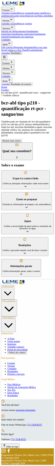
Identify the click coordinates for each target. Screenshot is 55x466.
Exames (6, 10)
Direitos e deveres (16, 374)
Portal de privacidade (17, 349)
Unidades (5, 39)
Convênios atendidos (43, 15)
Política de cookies (17, 352)
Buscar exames (24, 13)
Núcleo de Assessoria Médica (21, 387)
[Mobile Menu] (4, 57)
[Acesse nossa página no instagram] (3, 452)
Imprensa (11, 344)
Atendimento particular (22, 34)
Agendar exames (9, 13)
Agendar (5, 53)
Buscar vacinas (24, 23)
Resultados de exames (21, 84)
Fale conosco (7, 47)
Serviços (6, 28)
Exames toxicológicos (22, 15)
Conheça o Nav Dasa (16, 50)
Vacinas (5, 21)
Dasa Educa (13, 392)
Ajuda (4, 44)
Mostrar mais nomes (11, 141)
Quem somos (13, 341)
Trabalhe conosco (15, 347)
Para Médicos (13, 384)
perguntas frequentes (25, 410)
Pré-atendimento (35, 50)
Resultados (16, 53)
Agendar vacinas (9, 23)
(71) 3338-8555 (34, 424)
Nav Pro (11, 390)
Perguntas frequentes (24, 47)
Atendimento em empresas (20, 37)
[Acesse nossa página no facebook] (8, 452)
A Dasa (11, 338)
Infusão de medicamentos (13, 31)
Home (4, 87)
